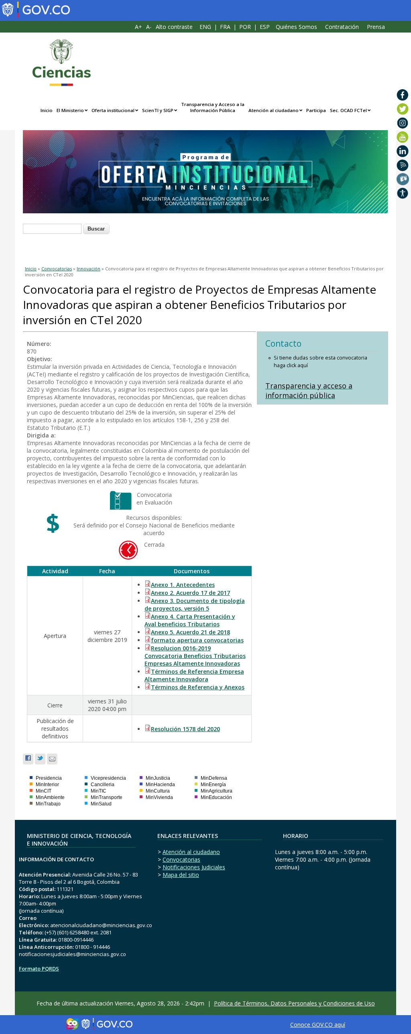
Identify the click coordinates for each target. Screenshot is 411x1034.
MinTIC (98, 791)
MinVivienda (159, 797)
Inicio (47, 110)
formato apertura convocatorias (197, 640)
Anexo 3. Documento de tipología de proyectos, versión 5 (194, 604)
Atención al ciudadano (273, 110)
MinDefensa (214, 778)
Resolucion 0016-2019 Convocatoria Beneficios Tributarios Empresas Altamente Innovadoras (195, 655)
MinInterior (47, 784)
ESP (265, 27)
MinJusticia (158, 778)
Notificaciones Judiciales (194, 867)
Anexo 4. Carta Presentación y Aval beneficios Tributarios (189, 620)
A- (149, 27)
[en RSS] (403, 165)
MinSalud (101, 804)
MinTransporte (106, 797)
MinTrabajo (48, 804)
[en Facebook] (403, 95)
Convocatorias (56, 269)
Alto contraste (174, 27)
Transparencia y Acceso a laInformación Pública (212, 107)
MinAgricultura (216, 791)
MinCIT (43, 791)
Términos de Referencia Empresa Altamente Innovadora (194, 675)
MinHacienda (160, 784)
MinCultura (158, 791)
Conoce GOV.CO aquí (317, 1024)
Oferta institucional (113, 110)
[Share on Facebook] (28, 759)
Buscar (96, 229)
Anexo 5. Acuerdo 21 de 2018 (190, 632)
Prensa (376, 27)
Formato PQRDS (39, 968)
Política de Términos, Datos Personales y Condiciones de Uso (294, 1003)
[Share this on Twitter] (40, 759)
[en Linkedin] (403, 151)
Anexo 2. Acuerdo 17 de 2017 (190, 593)
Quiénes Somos (296, 27)
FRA (225, 27)
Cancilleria (102, 784)
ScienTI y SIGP (157, 110)
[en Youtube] (403, 137)
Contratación (342, 27)
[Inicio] (57, 62)
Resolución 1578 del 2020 (185, 729)
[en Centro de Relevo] (403, 179)
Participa (316, 110)
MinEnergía (213, 784)
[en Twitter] (403, 109)
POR (245, 27)
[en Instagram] (403, 123)
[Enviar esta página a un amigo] (52, 759)
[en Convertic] (403, 193)
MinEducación (216, 797)
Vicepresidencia (108, 778)
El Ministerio (70, 110)
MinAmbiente (50, 797)
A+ (138, 27)
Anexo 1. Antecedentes (183, 585)
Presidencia (49, 778)
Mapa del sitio (181, 875)
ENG (205, 27)
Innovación (88, 269)
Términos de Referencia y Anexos (197, 687)
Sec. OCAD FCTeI (348, 110)
